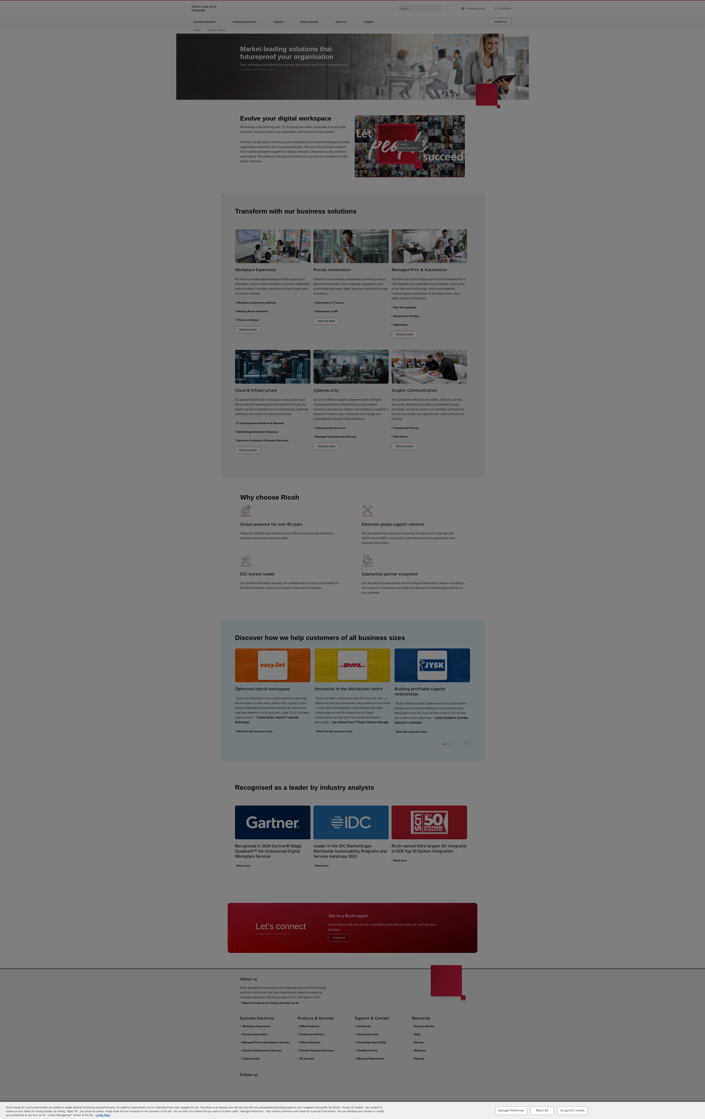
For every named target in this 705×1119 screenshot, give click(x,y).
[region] (352, 1110)
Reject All (542, 1110)
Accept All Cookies (572, 1110)
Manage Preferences (511, 1110)
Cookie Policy (102, 1115)
